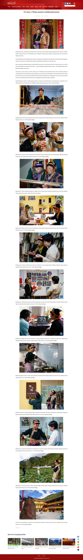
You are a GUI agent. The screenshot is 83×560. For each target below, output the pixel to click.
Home (9, 6)
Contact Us (44, 555)
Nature (36, 6)
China (23, 6)
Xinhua (46, 16)
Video (56, 6)
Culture (32, 6)
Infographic (51, 6)
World (27, 6)
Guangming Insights (16, 6)
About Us (39, 555)
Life (40, 6)
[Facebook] (78, 537)
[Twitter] (78, 539)
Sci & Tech (44, 6)
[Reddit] (78, 542)
